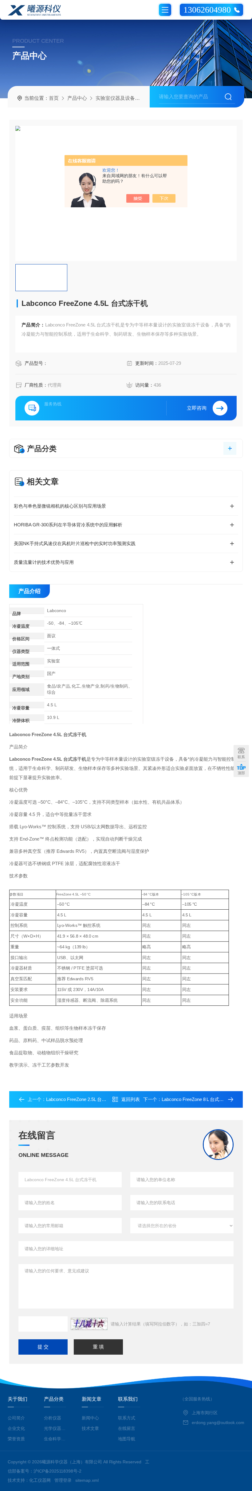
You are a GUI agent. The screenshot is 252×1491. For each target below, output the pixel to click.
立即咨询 (197, 408)
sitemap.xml (87, 1480)
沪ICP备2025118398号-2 (57, 1471)
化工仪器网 (40, 1480)
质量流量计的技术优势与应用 (44, 562)
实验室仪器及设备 (115, 98)
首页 (54, 98)
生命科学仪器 (56, 1438)
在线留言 (126, 1428)
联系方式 (126, 1417)
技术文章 (90, 1428)
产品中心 (77, 98)
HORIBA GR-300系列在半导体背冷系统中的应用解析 (68, 524)
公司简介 (16, 1417)
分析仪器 (52, 1417)
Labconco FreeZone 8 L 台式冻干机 (197, 1099)
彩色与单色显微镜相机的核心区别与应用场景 (60, 506)
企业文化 (16, 1428)
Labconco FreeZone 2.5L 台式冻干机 (83, 1099)
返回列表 (130, 1099)
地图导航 (126, 1438)
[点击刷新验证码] (89, 1324)
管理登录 (63, 1480)
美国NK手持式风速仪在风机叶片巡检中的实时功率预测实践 (75, 543)
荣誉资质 (16, 1438)
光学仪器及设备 (56, 1428)
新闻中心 (90, 1417)
